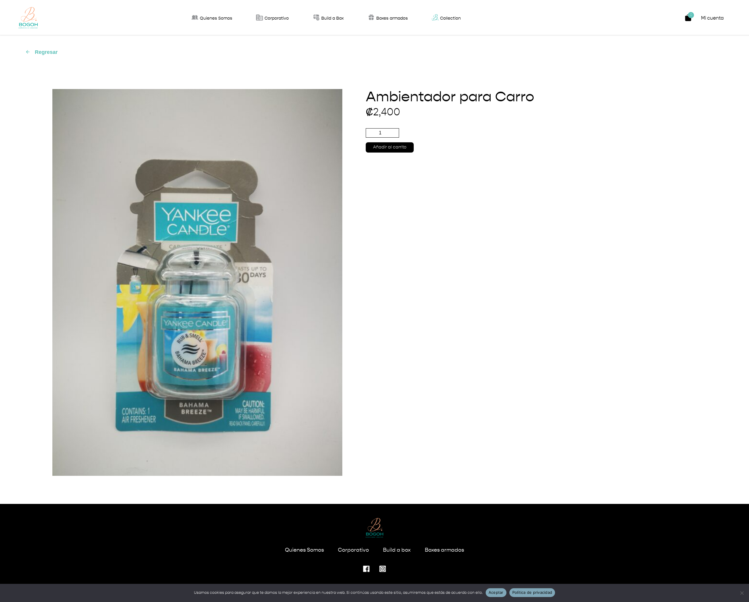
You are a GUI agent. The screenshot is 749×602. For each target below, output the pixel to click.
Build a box (397, 550)
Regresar (41, 52)
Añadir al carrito (389, 147)
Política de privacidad (532, 592)
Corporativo (353, 550)
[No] (742, 593)
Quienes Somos (304, 550)
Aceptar (496, 592)
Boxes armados (444, 550)
